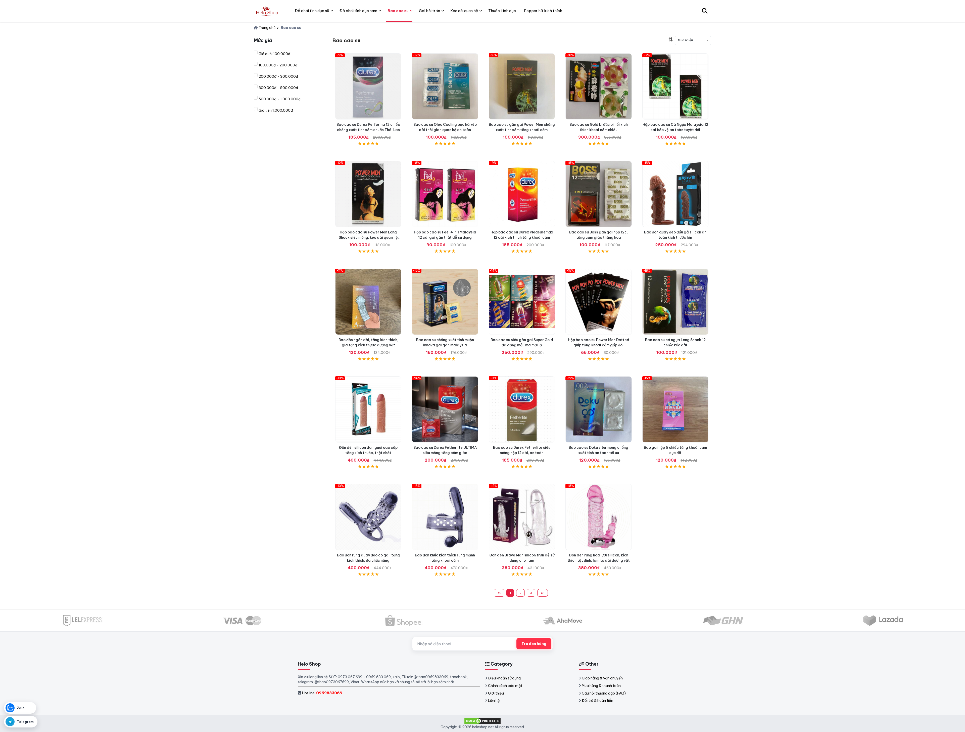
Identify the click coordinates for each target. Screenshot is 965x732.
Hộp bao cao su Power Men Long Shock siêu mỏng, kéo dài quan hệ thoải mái (368, 237)
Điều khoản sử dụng (504, 678)
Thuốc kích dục (502, 10)
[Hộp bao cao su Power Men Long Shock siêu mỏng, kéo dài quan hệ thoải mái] (368, 194)
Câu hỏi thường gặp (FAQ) (604, 693)
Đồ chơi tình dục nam (358, 10)
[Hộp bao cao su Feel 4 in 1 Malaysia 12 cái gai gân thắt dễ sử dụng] (445, 194)
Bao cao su (398, 10)
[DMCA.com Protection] (482, 720)
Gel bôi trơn (429, 10)
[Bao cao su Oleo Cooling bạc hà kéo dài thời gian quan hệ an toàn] (445, 86)
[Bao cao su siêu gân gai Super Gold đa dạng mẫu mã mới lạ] (522, 302)
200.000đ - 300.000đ (278, 76)
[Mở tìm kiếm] (704, 11)
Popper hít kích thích (543, 10)
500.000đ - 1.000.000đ (280, 99)
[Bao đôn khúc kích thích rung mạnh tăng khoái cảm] (445, 517)
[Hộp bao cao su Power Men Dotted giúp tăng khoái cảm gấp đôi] (598, 302)
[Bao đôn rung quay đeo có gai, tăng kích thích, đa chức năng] (368, 517)
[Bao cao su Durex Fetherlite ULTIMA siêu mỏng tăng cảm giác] (445, 409)
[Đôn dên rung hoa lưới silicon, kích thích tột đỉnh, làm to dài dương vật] (598, 517)
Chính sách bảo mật (505, 685)
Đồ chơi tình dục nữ (312, 10)
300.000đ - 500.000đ (278, 88)
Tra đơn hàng (533, 643)
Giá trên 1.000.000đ (276, 110)
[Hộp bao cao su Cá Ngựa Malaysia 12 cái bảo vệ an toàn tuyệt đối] (675, 86)
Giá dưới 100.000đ (274, 54)
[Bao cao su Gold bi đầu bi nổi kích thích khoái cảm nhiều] (598, 86)
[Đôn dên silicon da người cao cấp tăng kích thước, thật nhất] (368, 409)
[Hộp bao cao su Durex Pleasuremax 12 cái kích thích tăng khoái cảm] (522, 194)
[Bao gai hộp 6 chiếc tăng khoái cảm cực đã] (675, 409)
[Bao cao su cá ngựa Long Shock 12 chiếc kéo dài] (675, 302)
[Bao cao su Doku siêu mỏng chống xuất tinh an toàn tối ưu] (598, 409)
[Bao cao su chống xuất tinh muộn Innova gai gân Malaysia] (445, 302)
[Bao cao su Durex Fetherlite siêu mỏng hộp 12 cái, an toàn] (522, 409)
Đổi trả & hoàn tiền (597, 700)
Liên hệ (494, 700)
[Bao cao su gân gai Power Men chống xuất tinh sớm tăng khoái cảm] (522, 86)
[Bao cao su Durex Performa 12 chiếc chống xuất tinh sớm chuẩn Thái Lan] (368, 86)
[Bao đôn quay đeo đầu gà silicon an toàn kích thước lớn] (675, 194)
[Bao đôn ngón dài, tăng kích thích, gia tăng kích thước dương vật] (368, 302)
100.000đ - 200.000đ (278, 65)
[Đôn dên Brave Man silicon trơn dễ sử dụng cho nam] (522, 517)
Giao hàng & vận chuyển (602, 678)
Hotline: (322, 692)
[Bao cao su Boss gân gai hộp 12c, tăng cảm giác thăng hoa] (598, 194)
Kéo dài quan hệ (464, 10)
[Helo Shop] (266, 11)
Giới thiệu (496, 693)
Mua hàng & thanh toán (601, 685)
